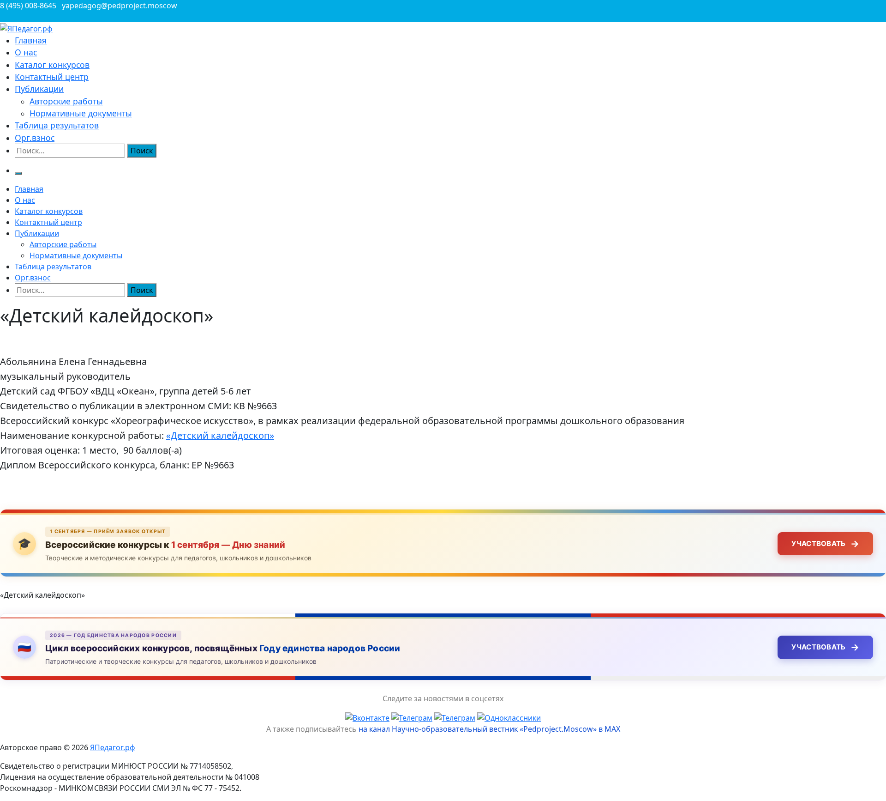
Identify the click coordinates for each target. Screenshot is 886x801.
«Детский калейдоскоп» (220, 435)
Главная (31, 40)
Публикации (39, 88)
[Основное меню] (18, 173)
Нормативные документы (81, 113)
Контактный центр (52, 76)
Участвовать (825, 543)
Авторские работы (66, 101)
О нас (26, 52)
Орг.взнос (34, 137)
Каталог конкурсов (52, 64)
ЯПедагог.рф (112, 747)
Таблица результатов (57, 125)
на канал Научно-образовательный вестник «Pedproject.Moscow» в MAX (489, 729)
